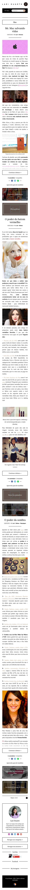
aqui (3, 382)
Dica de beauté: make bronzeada (15, 510)
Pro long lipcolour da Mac (12, 377)
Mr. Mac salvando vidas (15, 30)
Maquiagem (23, 523)
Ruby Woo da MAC (9, 355)
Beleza (21, 225)
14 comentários (11, 478)
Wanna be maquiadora (15, 495)
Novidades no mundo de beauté (15, 787)
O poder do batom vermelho (15, 221)
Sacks (18, 432)
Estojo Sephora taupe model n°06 (16, 609)
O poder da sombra (15, 520)
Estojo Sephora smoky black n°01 (16, 647)
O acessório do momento (15, 194)
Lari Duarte (15, 820)
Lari (17, 34)
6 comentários (11, 756)
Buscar (24, 11)
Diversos (21, 34)
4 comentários (11, 178)
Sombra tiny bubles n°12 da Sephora (15, 624)
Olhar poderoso (15, 209)
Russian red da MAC (10, 340)
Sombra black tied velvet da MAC (15, 660)
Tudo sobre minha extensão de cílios (15, 772)
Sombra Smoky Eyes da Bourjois (14, 681)
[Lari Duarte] (15, 4)
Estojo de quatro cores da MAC (13, 577)
